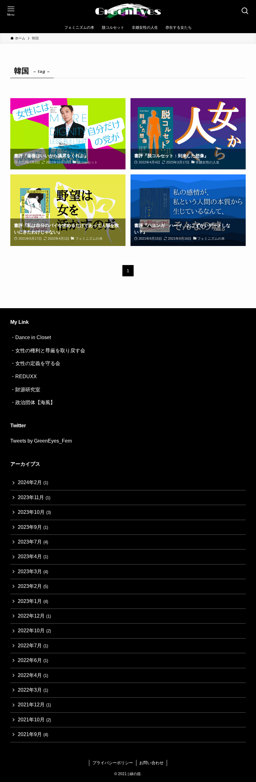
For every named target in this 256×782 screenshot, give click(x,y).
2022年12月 (34, 616)
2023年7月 (33, 541)
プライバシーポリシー (112, 762)
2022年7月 (33, 645)
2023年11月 (34, 497)
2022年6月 (33, 660)
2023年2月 (33, 586)
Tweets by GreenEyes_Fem (41, 441)
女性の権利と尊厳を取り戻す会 (50, 350)
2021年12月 (34, 704)
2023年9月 (33, 527)
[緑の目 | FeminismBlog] (128, 11)
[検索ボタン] (245, 11)
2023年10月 (34, 512)
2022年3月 (33, 690)
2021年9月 (33, 734)
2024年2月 (33, 482)
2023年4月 (33, 556)
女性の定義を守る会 (37, 363)
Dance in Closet (33, 337)
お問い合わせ (151, 762)
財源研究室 (27, 389)
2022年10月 (34, 630)
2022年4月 (33, 675)
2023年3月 (33, 571)
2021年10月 (34, 719)
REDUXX (26, 376)
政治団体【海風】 (35, 402)
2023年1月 (33, 601)
